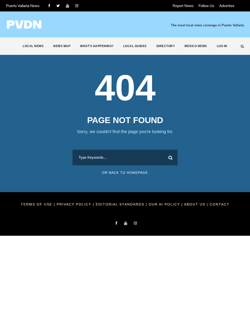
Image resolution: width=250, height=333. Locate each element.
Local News (33, 46)
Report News (183, 6)
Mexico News (196, 46)
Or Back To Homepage (125, 173)
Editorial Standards (121, 204)
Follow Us (206, 6)
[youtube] (67, 6)
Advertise (226, 6)
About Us (195, 204)
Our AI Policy (164, 204)
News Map (61, 46)
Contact (219, 204)
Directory (165, 46)
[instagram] (76, 6)
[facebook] (49, 6)
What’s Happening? (97, 46)
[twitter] (58, 6)
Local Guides (135, 46)
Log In (222, 46)
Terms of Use (37, 204)
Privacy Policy (75, 204)
